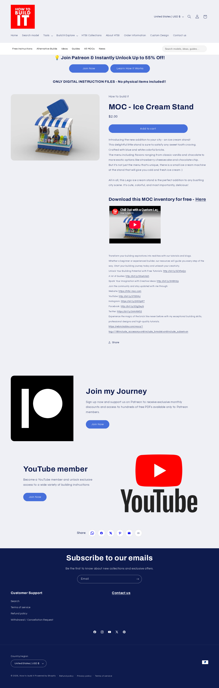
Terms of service (20, 607)
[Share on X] (110, 533)
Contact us (121, 593)
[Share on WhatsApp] (92, 533)
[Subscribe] (138, 579)
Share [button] (115, 342)
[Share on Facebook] (101, 533)
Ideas (64, 49)
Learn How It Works (130, 68)
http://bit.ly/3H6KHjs (168, 281)
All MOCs (89, 49)
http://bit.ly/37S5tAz (129, 296)
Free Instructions (22, 49)
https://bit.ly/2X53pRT (133, 301)
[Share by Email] (129, 533)
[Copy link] (138, 533)
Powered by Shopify (45, 676)
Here (200, 199)
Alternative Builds (47, 49)
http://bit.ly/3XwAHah (137, 276)
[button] (47, 35)
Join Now (89, 68)
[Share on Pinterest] (120, 533)
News (102, 49)
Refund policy (19, 613)
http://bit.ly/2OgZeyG (132, 306)
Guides (76, 49)
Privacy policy (84, 676)
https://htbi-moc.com (130, 291)
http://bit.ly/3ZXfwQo (174, 271)
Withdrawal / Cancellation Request (32, 620)
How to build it (27, 676)
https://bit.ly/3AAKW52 (129, 311)
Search (15, 601)
